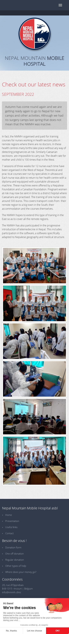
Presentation (12, 521)
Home (8, 514)
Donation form (13, 547)
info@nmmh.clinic (11, 592)
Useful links (11, 527)
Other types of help (15, 565)
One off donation (14, 553)
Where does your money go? (20, 572)
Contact (9, 533)
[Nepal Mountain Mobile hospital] (34, 34)
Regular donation (14, 559)
